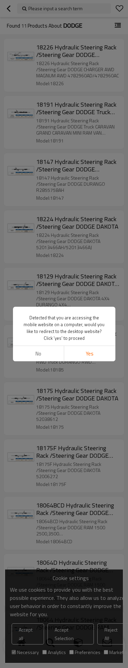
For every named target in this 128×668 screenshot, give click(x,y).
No (38, 354)
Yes (90, 354)
